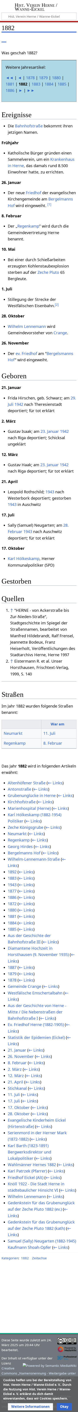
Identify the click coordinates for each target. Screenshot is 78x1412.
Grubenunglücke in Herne (32, 795)
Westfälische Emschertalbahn (35, 993)
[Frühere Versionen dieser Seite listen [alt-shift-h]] (55, 39)
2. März (15, 1069)
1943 (50, 491)
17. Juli (14, 1101)
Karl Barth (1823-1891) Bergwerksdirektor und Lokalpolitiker (29, 1152)
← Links (55, 782)
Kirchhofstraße (22, 801)
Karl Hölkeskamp (23, 558)
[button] (30, 1406)
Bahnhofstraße (29, 126)
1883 (36, 84)
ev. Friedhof (26, 353)
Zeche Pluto (48, 272)
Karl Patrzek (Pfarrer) (27, 1171)
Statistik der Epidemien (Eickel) (36, 1037)
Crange (60, 332)
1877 (12, 891)
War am (57, 724)
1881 (10, 84)
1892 (12, 871)
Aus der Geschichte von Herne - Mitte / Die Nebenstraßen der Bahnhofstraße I (37, 1012)
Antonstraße (19, 789)
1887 (12, 967)
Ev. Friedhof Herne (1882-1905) (36, 1024)
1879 (43, 77)
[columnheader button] (21, 724)
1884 (49, 84)
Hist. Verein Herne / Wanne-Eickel (36, 7)
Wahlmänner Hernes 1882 (32, 1164)
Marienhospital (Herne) (29, 808)
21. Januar (17, 1050)
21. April (15, 1082)
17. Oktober (19, 1107)
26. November (21, 1056)
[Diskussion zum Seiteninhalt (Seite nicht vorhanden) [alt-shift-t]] (13, 39)
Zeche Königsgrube (25, 827)
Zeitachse (39, 1258)
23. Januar (50, 431)
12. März (16, 1075)
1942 (19, 404)
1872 (12, 903)
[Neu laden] (63, 39)
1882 (25, 1258)
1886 (10, 90)
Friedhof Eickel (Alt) (25, 1177)
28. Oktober (19, 1113)
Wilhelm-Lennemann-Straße (34, 859)
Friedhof (33, 192)
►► (31, 90)
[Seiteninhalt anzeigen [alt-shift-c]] (4, 39)
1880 (56, 77)
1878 (30, 77)
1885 (62, 84)
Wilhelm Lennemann (27, 326)
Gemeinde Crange (24, 986)
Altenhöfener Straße (27, 782)
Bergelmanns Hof (24, 852)
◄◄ (9, 77)
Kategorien (10, 1258)
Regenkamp (28, 226)
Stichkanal (17, 1088)
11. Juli (49, 733)
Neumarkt (13, 733)
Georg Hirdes (20, 846)
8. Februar (52, 743)
